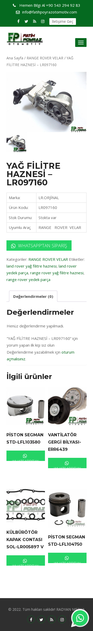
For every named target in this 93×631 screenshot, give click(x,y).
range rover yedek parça (28, 279)
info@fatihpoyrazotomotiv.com (49, 12)
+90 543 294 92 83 (49, 5)
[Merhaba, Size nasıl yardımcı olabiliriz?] (80, 618)
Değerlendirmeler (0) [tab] (33, 296)
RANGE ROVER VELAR (45, 57)
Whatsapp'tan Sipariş (42, 245)
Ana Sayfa (14, 57)
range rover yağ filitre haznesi (56, 272)
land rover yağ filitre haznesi (31, 266)
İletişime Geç (62, 21)
